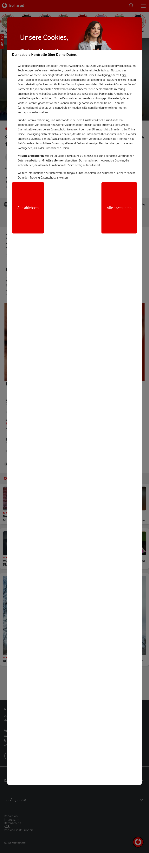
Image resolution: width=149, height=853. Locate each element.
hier (124, 75)
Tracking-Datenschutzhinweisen (49, 177)
